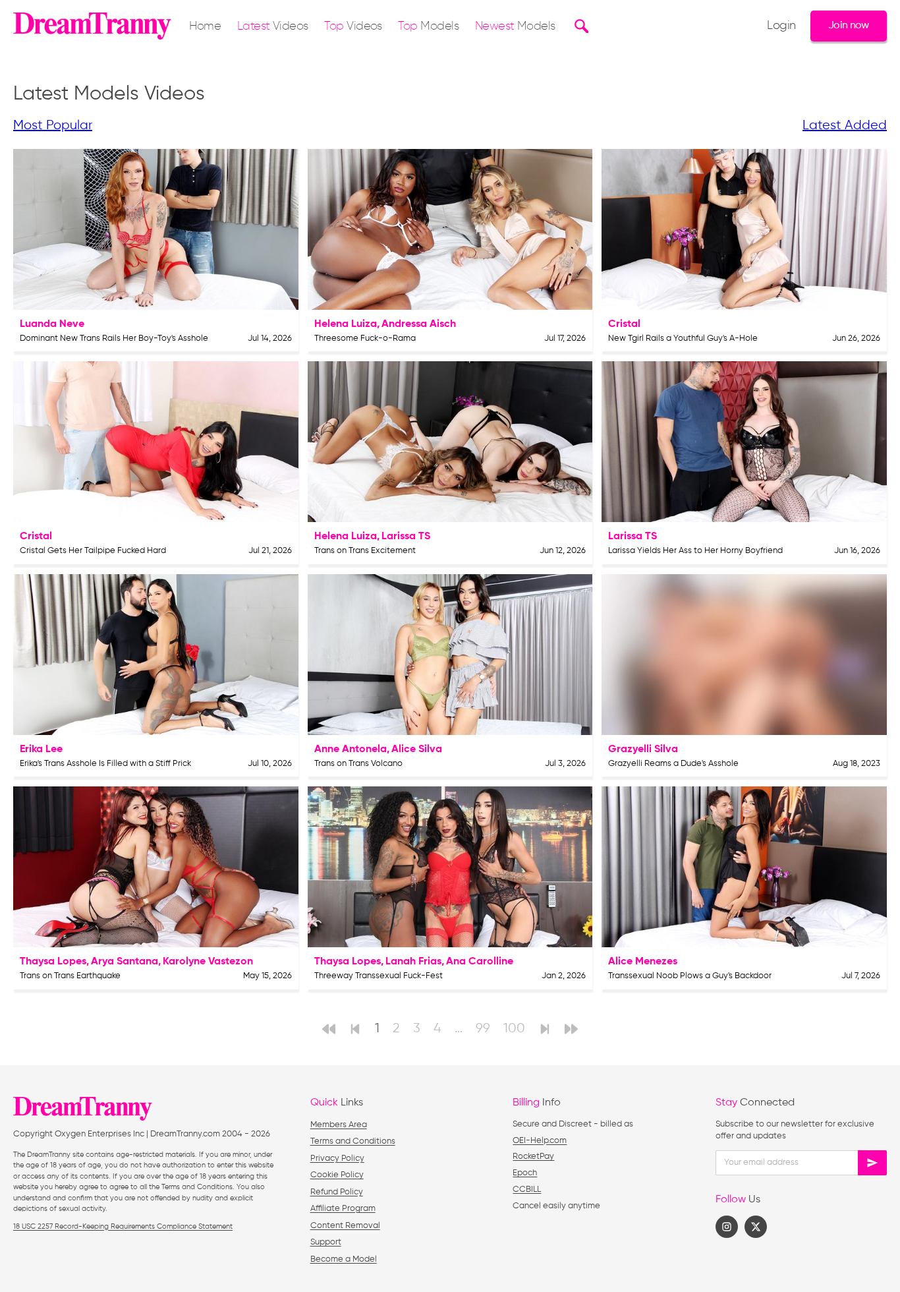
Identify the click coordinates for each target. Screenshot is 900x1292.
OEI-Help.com (540, 1140)
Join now (848, 25)
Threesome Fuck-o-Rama (365, 338)
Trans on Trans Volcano (358, 763)
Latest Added (844, 125)
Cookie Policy (337, 1175)
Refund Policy (336, 1192)
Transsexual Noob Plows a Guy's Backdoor (690, 976)
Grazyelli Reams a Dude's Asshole (673, 763)
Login (781, 26)
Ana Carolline (479, 961)
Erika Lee (41, 749)
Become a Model (343, 1259)
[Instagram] (727, 1227)
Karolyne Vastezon (208, 961)
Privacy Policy (337, 1158)
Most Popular (52, 125)
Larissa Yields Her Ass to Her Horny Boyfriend (695, 550)
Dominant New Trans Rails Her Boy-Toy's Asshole (114, 338)
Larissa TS (405, 536)
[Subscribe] (872, 1162)
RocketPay (533, 1156)
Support (325, 1242)
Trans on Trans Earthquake (70, 976)
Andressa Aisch (418, 324)
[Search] (579, 25)
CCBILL (527, 1189)
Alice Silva (416, 749)
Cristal (624, 324)
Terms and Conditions (352, 1141)
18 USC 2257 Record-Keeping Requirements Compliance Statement (123, 1226)
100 (514, 1029)
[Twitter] (756, 1227)
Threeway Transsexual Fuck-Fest (378, 976)
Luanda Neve (52, 324)
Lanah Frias (413, 961)
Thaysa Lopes (53, 961)
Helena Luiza (345, 324)
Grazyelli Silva (643, 749)
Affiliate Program (343, 1208)
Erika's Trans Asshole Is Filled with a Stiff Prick (105, 763)
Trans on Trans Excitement (365, 550)
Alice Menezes (642, 961)
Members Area (338, 1125)
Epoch (525, 1173)
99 (483, 1029)
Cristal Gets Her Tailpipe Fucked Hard (93, 550)
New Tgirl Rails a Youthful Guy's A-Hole (683, 338)
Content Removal (345, 1225)
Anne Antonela (350, 749)
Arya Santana (124, 961)
